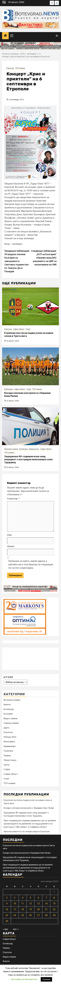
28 (46, 915)
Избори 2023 (10, 737)
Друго (7, 727)
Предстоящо (10, 760)
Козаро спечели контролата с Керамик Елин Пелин (29, 808)
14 (46, 903)
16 (7, 909)
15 (54, 903)
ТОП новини (20, 68)
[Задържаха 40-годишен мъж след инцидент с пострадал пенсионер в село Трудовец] (30, 426)
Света (6, 765)
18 (22, 909)
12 (30, 903)
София (7, 769)
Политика (8, 751)
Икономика (9, 741)
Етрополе (10, 68)
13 (38, 903)
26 (30, 915)
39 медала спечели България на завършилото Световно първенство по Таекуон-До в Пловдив (17, 261)
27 (38, 915)
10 (14, 903)
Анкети (7, 704)
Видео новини (10, 718)
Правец (7, 755)
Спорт (28, 329)
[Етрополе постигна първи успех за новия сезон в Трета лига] (30, 306)
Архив (8, 677)
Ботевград (8, 389)
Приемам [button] (46, 979)
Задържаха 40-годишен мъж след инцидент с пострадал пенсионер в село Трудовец (28, 459)
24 (14, 915)
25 (22, 915)
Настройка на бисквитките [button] (24, 979)
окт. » (16, 929)
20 (38, 909)
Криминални (34, 449)
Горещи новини (11, 723)
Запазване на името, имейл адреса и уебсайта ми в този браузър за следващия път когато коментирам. (30, 564)
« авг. (6, 929)
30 (7, 921)
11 (22, 903)
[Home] (5, 36)
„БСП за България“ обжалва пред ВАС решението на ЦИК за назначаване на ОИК (44, 258)
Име (9, 535)
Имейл (10, 546)
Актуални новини (11, 449)
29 (54, 915)
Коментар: (13, 498)
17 (14, 909)
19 (30, 909)
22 (54, 909)
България (8, 713)
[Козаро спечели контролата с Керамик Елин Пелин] (30, 366)
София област (18, 329)
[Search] (57, 35)
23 (7, 915)
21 (46, 909)
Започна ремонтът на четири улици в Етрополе (27, 831)
